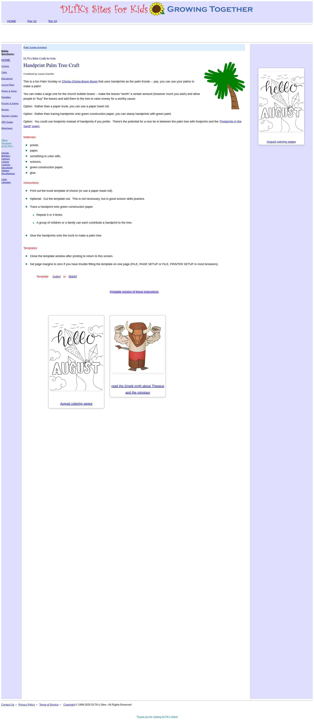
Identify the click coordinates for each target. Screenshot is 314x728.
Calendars (6, 182)
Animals (5, 153)
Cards (4, 179)
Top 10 (52, 21)
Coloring (5, 66)
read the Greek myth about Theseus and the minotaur (137, 389)
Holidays (5, 170)
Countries (5, 165)
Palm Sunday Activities (35, 47)
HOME (11, 21)
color (56, 276)
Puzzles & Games (10, 103)
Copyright (69, 704)
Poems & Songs (9, 91)
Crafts (4, 72)
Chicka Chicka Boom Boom (80, 81)
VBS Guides (7, 122)
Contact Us (7, 704)
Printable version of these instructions (134, 292)
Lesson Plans (7, 85)
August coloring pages (76, 403)
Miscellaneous (8, 173)
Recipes (5, 109)
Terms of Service (49, 704)
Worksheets (7, 128)
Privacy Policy (26, 704)
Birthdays (5, 156)
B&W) (73, 276)
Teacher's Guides (9, 116)
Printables (6, 97)
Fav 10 (31, 21)
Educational (6, 78)
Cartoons (5, 159)
